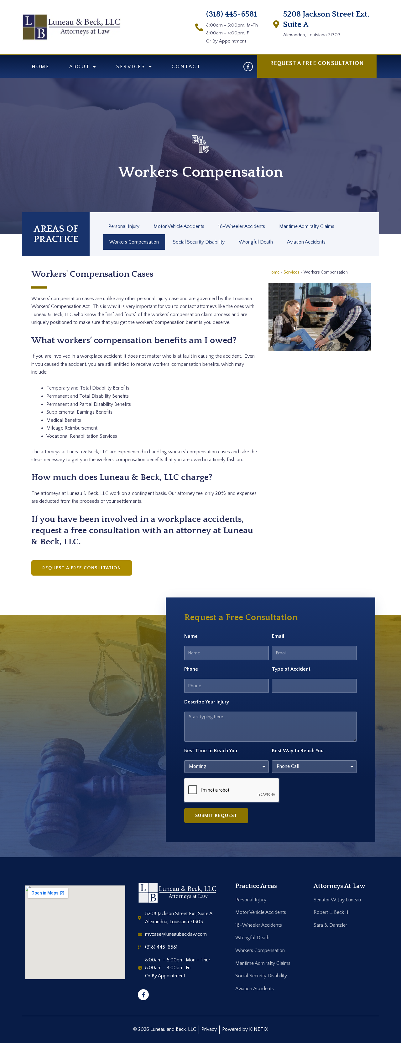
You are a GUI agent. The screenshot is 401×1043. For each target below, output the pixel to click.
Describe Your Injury (206, 702)
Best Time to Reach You (210, 750)
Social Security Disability (199, 242)
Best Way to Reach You (298, 750)
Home (41, 66)
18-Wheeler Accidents (241, 226)
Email (278, 636)
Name (191, 636)
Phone (191, 669)
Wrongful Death (256, 242)
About (79, 66)
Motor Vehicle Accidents (179, 226)
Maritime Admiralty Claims (306, 226)
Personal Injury (123, 226)
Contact (186, 66)
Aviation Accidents (306, 242)
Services (130, 66)
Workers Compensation (134, 242)
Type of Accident (291, 669)
